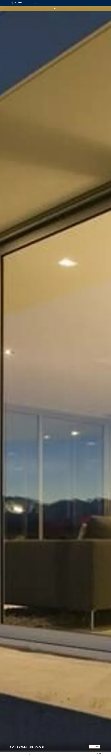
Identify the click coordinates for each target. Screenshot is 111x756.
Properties (48, 3)
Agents (72, 3)
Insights (90, 3)
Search (38, 3)
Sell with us (102, 3)
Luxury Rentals (61, 3)
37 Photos (95, 746)
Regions (81, 3)
